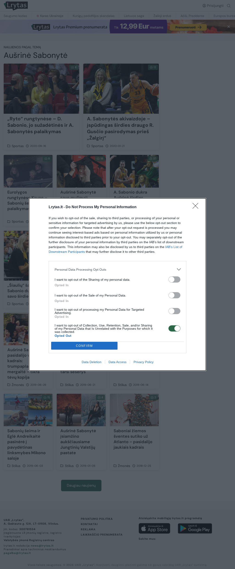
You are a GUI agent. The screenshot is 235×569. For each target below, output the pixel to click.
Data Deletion (91, 362)
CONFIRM (84, 346)
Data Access (117, 362)
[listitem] (117, 269)
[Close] (197, 207)
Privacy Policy (144, 362)
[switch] (174, 279)
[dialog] (117, 284)
